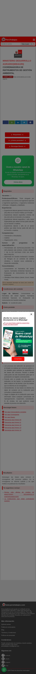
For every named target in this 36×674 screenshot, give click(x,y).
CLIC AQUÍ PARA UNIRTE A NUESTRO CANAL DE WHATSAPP (16, 323)
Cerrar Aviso (18, 359)
